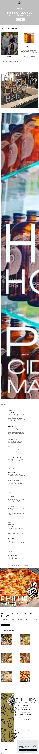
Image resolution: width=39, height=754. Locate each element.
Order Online (20, 19)
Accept (27, 750)
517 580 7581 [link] (19, 8)
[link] (19, 0)
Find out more (6, 624)
